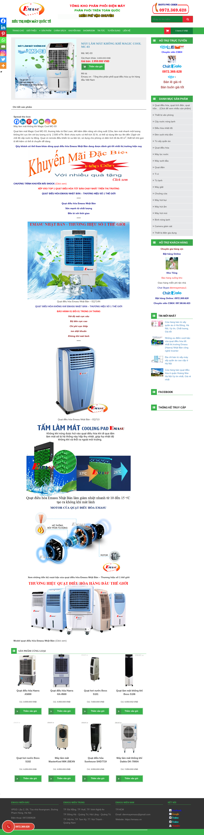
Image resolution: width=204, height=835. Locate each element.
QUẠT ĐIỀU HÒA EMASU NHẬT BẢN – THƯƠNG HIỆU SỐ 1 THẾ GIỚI (79, 193)
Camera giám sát (163, 226)
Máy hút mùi (161, 213)
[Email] (41, 121)
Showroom (89, 31)
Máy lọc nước (161, 154)
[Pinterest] (29, 121)
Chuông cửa (161, 193)
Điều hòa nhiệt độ (164, 128)
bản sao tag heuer (22, 832)
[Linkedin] (23, 121)
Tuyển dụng (114, 31)
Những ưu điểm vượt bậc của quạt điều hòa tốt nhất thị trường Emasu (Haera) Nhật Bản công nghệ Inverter (177, 344)
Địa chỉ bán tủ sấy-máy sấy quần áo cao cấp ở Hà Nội (176, 360)
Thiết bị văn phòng (164, 115)
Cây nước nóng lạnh (165, 121)
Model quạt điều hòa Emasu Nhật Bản (34, 640)
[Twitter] (35, 121)
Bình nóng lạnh (162, 219)
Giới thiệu (31, 31)
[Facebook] (16, 121)
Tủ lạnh (158, 180)
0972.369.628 (22, 826)
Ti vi (157, 174)
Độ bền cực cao (78, 321)
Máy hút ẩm (161, 206)
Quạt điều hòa (162, 147)
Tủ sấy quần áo (163, 141)
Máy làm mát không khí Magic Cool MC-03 (35, 126)
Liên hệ (126, 31)
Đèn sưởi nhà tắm (164, 134)
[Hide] (1, 72)
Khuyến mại (74, 31)
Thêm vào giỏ (95, 66)
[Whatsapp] (3, 40)
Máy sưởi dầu (162, 160)
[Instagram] (48, 121)
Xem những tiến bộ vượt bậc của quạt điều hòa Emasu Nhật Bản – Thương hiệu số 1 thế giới (79, 577)
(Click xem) (61, 640)
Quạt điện (160, 167)
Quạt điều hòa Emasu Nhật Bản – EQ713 (78, 419)
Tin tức (101, 31)
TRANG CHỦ (18, 31)
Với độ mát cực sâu (78, 316)
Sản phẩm (46, 31)
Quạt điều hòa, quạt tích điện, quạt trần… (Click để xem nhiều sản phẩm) (172, 107)
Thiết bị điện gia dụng (166, 233)
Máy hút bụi (161, 200)
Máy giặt (159, 187)
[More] (54, 121)
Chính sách (60, 31)
